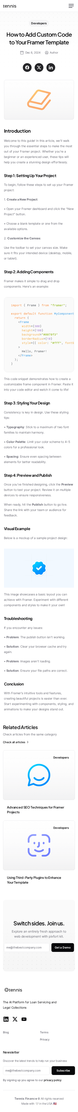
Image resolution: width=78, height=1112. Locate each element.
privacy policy (53, 1080)
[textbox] (39, 334)
